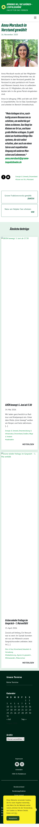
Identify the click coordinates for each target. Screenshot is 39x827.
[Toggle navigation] (35, 18)
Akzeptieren (13, 818)
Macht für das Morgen (17, 10)
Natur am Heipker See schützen (19, 210)
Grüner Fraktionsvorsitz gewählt (19, 197)
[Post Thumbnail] (19, 318)
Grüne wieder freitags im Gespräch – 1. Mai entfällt (16, 622)
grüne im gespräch (24, 655)
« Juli (9, 719)
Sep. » (23, 719)
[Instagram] (22, 764)
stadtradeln (10, 439)
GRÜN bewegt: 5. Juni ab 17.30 (18, 404)
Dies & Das (9, 649)
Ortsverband (33, 176)
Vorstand (30, 179)
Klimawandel (10, 658)
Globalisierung (11, 655)
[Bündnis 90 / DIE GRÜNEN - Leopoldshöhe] (3, 7)
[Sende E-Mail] (8, 177)
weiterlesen (28, 444)
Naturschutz (21, 658)
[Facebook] (17, 764)
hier (15, 813)
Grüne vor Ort (21, 179)
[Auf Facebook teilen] (3, 177)
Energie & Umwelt (21, 176)
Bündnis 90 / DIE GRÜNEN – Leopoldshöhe (19, 6)
